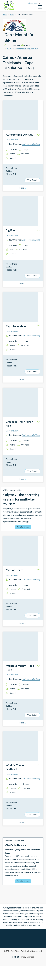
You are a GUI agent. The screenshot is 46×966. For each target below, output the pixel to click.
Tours (12, 15)
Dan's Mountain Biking (31, 144)
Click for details (23, 527)
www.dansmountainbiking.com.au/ (22, 48)
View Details (32, 180)
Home (5, 15)
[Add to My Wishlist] (38, 134)
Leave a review (12, 140)
